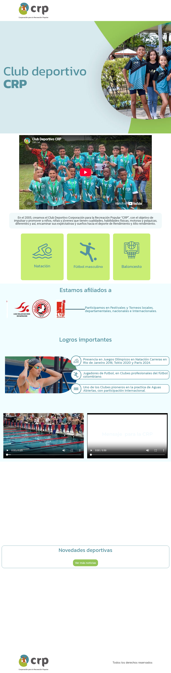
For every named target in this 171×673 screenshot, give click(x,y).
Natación (42, 266)
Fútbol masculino (88, 266)
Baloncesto (132, 266)
